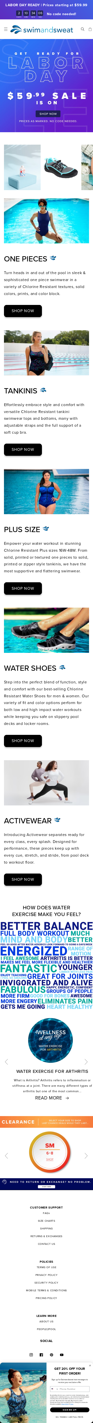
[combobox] (54, 1389)
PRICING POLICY (46, 1298)
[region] (46, 9)
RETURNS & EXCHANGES (46, 1236)
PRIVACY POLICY (46, 1275)
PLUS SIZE (23, 530)
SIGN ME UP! (70, 1409)
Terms (71, 1404)
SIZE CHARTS (46, 1221)
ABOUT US (46, 1321)
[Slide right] (86, 171)
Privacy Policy (65, 1404)
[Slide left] (6, 1061)
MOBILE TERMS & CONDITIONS (46, 1290)
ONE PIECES (27, 259)
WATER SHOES (31, 668)
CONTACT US (46, 1244)
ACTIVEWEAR (29, 821)
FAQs (46, 1213)
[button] (6, 29)
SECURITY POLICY (46, 1283)
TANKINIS (22, 391)
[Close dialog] (90, 1365)
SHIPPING (46, 1228)
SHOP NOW (23, 311)
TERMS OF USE (47, 1267)
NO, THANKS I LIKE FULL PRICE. (70, 1417)
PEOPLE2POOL (46, 1329)
